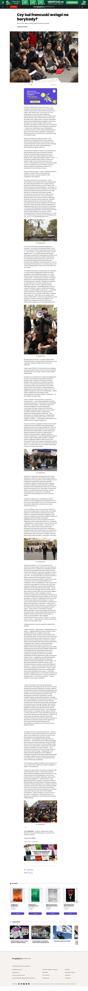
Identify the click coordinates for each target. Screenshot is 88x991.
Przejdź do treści (6, 1)
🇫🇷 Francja (30, 869)
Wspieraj (14, 6)
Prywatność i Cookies (70, 972)
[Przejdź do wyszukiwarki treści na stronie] (7, 7)
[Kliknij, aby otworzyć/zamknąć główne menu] (2, 7)
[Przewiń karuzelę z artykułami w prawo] (76, 936)
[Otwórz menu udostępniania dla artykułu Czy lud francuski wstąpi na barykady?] (28, 85)
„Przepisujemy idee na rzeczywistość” (21, 966)
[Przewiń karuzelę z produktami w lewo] (11, 901)
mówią (25, 608)
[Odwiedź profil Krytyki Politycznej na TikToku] (24, 984)
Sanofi (45, 485)
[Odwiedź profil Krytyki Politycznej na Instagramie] (21, 984)
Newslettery (45, 972)
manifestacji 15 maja (50, 133)
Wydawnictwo (15, 972)
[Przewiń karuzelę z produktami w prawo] (76, 901)
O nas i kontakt (45, 975)
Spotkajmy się (45, 978)
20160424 (30, 872)
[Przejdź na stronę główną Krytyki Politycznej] (21, 959)
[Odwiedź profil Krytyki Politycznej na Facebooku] (19, 984)
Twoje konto (67, 975)
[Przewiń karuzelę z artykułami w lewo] (11, 936)
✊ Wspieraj (68, 978)
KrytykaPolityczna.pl (17, 969)
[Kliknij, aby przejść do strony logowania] (79, 7)
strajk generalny (41, 775)
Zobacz (17, 913)
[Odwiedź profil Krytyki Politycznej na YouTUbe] (26, 984)
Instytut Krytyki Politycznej (18, 975)
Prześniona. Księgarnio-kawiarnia (50, 969)
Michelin (52, 485)
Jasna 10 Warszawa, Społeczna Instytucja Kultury (23, 978)
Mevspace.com (63, 983)
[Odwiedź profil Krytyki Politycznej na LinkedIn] (29, 984)
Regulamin (67, 969)
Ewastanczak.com (73, 983)
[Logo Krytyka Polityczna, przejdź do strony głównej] (44, 7)
